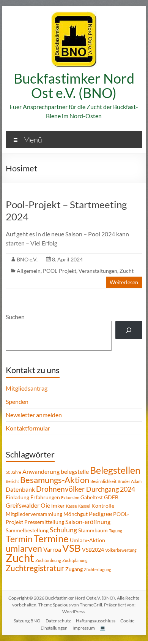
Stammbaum (93, 530)
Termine (51, 538)
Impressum (83, 628)
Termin (19, 538)
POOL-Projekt (59, 270)
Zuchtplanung (75, 560)
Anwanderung (41, 471)
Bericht (12, 481)
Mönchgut (75, 514)
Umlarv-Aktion (87, 540)
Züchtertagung (97, 569)
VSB (71, 548)
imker (58, 505)
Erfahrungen (45, 497)
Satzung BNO (27, 621)
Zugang (74, 569)
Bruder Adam (130, 481)
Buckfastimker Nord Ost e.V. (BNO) (74, 85)
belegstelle (75, 471)
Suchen (15, 316)
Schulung (63, 529)
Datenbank (20, 489)
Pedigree (100, 513)
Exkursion (70, 497)
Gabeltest (91, 497)
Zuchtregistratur (35, 568)
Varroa (52, 549)
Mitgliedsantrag (26, 388)
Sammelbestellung (27, 530)
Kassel (84, 505)
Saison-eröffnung (87, 521)
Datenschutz (58, 621)
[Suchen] (128, 330)
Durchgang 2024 (110, 489)
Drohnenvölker (60, 488)
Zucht (127, 270)
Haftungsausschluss (95, 621)
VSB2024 (93, 549)
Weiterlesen (124, 282)
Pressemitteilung (44, 522)
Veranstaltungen (98, 270)
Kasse (71, 505)
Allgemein (29, 270)
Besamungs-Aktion (54, 480)
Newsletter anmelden (34, 414)
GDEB (111, 497)
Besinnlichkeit (103, 481)
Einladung (17, 497)
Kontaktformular (28, 428)
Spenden (17, 401)
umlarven (24, 548)
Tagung (115, 530)
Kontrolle (102, 505)
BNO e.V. (27, 259)
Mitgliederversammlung (34, 514)
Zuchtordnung (48, 560)
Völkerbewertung (121, 550)
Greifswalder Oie (28, 505)
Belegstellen (115, 470)
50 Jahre (13, 472)
